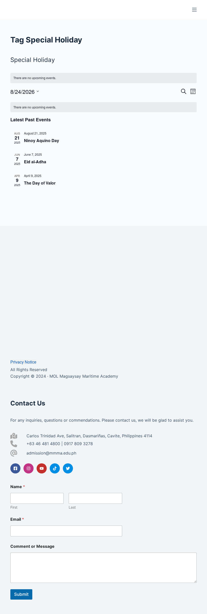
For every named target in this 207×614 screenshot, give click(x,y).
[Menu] (194, 9)
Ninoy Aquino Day (41, 140)
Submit (21, 594)
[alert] (103, 78)
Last (72, 507)
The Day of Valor (40, 183)
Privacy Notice (23, 362)
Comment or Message (32, 546)
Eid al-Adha (35, 162)
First (13, 507)
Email (17, 519)
